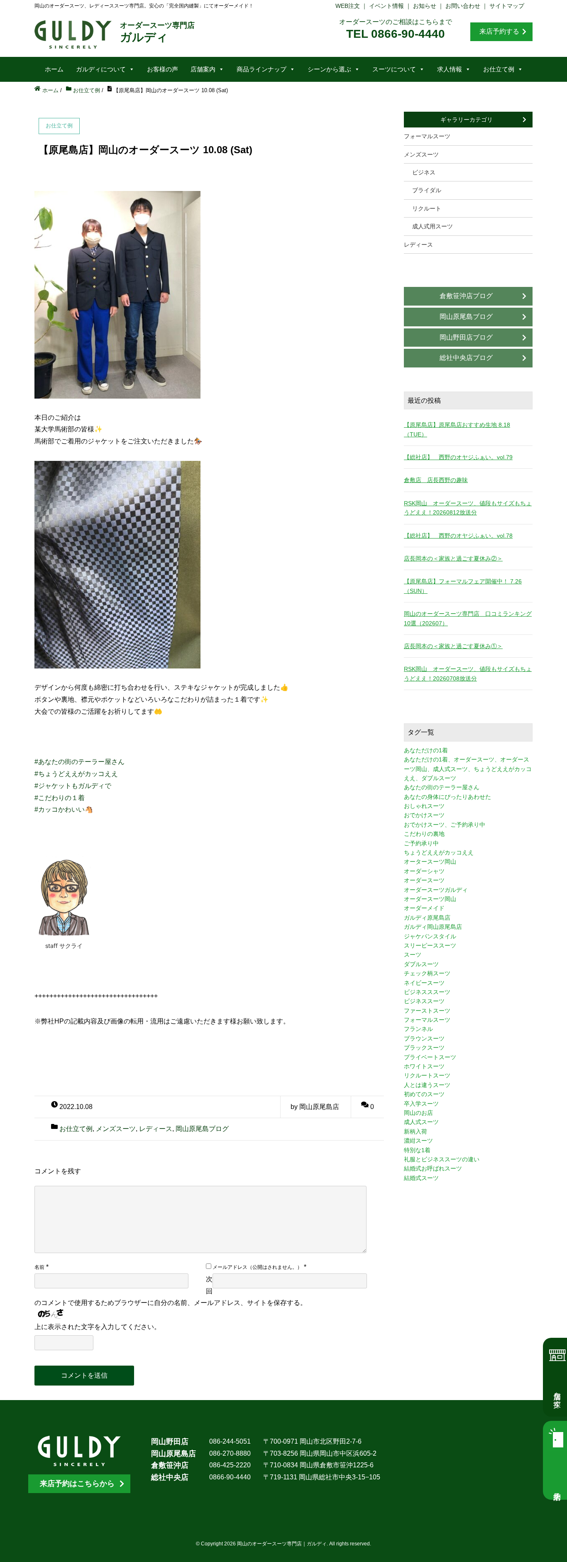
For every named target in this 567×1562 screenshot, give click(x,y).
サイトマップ (506, 5)
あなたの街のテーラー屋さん (441, 787)
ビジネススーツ (424, 1001)
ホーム (54, 69)
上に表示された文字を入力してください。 (97, 1326)
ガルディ (157, 32)
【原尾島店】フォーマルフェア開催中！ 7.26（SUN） (463, 586)
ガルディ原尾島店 (427, 917)
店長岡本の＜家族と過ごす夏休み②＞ (453, 558)
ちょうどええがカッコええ (439, 852)
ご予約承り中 (421, 843)
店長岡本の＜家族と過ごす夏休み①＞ (453, 646)
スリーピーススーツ (430, 945)
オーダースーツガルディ (436, 889)
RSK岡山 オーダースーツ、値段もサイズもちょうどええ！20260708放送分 (468, 673)
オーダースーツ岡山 (430, 899)
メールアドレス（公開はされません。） (257, 1267)
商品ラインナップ (261, 69)
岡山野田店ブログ (466, 337)
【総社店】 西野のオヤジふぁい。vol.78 (458, 535)
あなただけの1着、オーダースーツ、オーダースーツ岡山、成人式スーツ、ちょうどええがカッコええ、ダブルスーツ (468, 768)
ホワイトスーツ (424, 1066)
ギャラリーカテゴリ (466, 119)
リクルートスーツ (427, 1075)
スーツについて (394, 69)
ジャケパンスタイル (430, 936)
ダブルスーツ (421, 964)
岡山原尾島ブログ (202, 1128)
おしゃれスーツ (424, 806)
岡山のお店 (418, 1112)
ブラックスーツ (424, 1047)
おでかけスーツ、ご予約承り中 (444, 824)
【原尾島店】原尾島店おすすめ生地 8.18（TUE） (457, 429)
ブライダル (426, 190)
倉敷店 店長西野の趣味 (436, 480)
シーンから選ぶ (329, 69)
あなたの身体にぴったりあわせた (447, 796)
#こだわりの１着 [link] (59, 797)
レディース (155, 1128)
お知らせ (424, 5)
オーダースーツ (424, 880)
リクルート (426, 208)
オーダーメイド (424, 908)
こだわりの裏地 (424, 833)
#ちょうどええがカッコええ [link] (76, 773)
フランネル (418, 1029)
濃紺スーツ (418, 1140)
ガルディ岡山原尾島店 (433, 926)
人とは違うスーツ (427, 1085)
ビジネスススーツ (427, 992)
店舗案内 (203, 69)
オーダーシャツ (424, 871)
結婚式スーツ (421, 1178)
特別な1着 (417, 1150)
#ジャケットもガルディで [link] (72, 785)
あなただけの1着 (426, 750)
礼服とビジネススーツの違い (441, 1159)
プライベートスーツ (430, 1057)
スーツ (412, 954)
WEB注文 (347, 5)
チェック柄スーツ (427, 973)
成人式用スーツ (432, 226)
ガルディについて (101, 69)
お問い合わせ (462, 5)
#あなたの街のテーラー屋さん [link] (79, 761)
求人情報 (449, 69)
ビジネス (423, 172)
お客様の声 (162, 69)
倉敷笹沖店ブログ (466, 295)
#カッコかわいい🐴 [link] (63, 809)
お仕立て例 (498, 69)
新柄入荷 (415, 1131)
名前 (39, 1267)
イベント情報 (386, 5)
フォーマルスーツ (427, 136)
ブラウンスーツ (424, 1038)
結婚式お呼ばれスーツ (433, 1168)
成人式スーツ (421, 1122)
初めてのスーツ (424, 1094)
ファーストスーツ (427, 1010)
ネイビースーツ (424, 982)
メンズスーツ (116, 1128)
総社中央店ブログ (466, 357)
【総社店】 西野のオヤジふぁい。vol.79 (458, 457)
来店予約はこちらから (77, 1483)
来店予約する (499, 31)
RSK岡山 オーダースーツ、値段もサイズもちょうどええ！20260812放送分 (468, 508)
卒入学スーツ (421, 1103)
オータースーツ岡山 (430, 861)
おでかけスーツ (424, 815)
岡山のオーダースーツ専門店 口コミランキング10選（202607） (468, 618)
